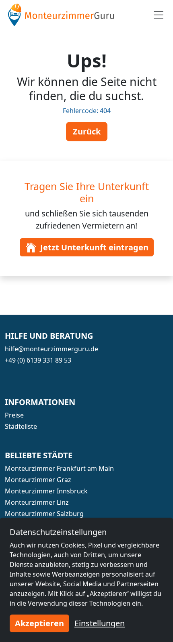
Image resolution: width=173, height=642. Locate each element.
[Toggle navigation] (158, 14)
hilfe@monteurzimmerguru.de (51, 348)
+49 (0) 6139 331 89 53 (38, 360)
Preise (14, 415)
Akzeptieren (39, 623)
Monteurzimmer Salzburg (44, 513)
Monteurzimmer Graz (38, 479)
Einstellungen (99, 623)
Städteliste (21, 426)
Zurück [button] (87, 131)
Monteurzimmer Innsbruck (46, 491)
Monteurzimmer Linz (37, 502)
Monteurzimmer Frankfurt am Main (59, 468)
